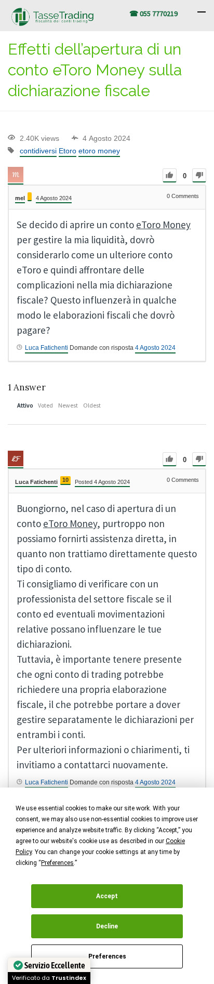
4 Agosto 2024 (155, 347)
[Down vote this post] (199, 175)
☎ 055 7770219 (153, 13)
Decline (107, 926)
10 (65, 480)
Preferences (107, 956)
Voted (45, 405)
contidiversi (38, 151)
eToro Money (163, 224)
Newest (68, 405)
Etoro (67, 151)
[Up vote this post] (170, 175)
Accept (107, 896)
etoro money (99, 151)
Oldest (92, 405)
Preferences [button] (57, 863)
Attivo (25, 405)
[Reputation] (30, 196)
